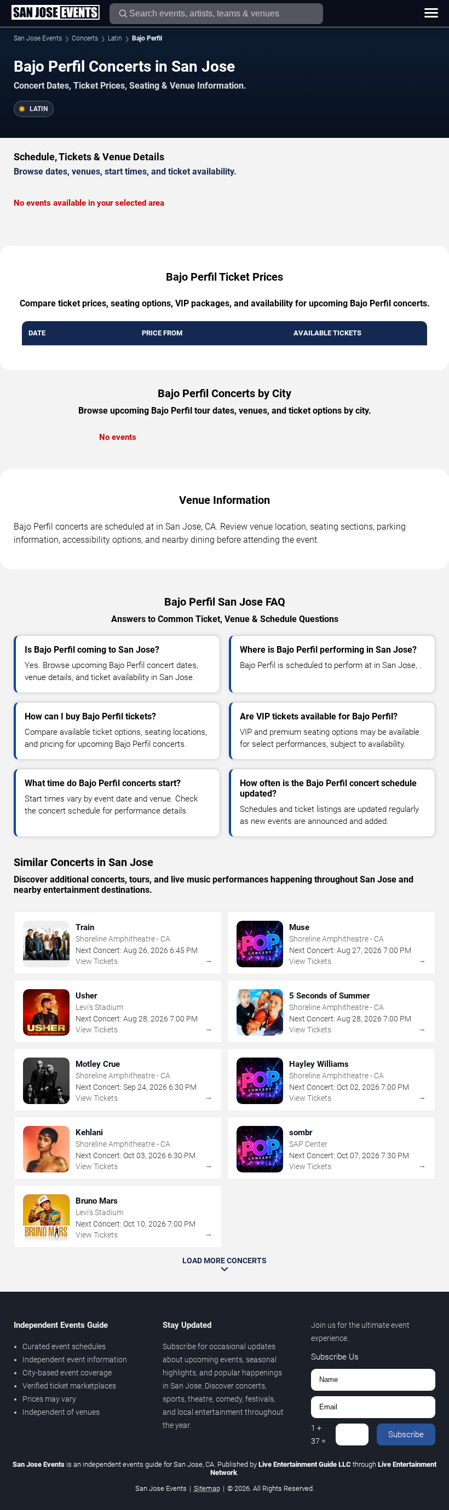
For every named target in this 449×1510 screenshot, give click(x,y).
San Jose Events (38, 38)
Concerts (85, 38)
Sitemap (207, 1488)
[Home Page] (55, 13)
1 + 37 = (318, 1434)
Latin (115, 38)
